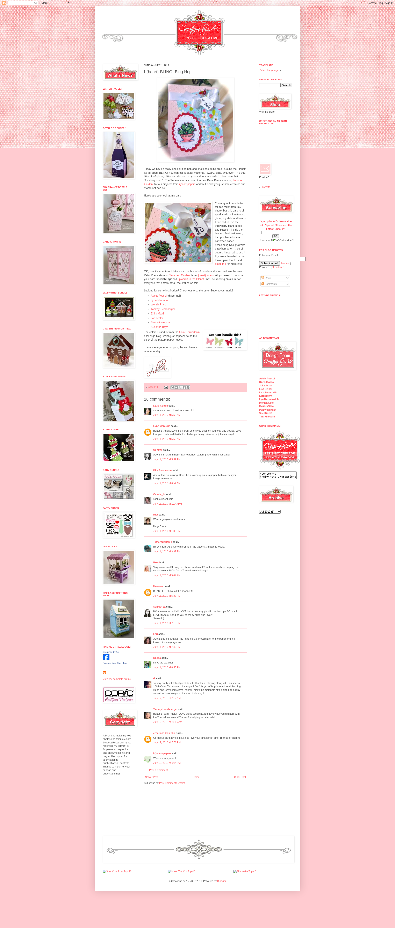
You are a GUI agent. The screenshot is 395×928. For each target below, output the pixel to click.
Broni (156, 562)
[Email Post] (165, 387)
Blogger (221, 881)
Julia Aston (265, 385)
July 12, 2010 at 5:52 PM (167, 742)
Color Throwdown (189, 332)
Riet (155, 514)
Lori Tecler (157, 318)
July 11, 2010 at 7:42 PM (166, 647)
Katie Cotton (160, 405)
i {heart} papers (162, 753)
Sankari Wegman (161, 322)
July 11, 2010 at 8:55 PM (166, 667)
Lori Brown (265, 395)
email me (220, 263)
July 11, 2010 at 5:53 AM (166, 415)
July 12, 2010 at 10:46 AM (167, 722)
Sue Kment (265, 413)
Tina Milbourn (267, 416)
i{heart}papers (187, 184)
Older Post (240, 777)
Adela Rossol (159, 295)
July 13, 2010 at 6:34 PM (167, 763)
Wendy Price (158, 304)
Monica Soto (266, 402)
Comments (270, 284)
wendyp (157, 449)
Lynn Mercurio (159, 300)
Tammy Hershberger (163, 309)
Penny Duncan (267, 409)
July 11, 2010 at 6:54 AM (166, 483)
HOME (266, 187)
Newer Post (151, 777)
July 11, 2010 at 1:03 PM (166, 531)
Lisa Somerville (268, 392)
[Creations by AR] (106, 659)
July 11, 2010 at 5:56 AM (166, 439)
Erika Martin (158, 313)
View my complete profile (117, 679)
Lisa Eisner (265, 389)
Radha (157, 657)
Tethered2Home (162, 542)
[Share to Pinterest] (188, 387)
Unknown (158, 586)
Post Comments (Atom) (172, 783)
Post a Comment (158, 770)
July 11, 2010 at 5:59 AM (166, 459)
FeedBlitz (278, 267)
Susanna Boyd (159, 326)
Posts (267, 277)
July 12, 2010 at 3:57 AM (167, 698)
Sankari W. (159, 606)
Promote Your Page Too (115, 663)
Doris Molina (266, 382)
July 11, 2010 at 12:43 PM (167, 503)
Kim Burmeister (162, 470)
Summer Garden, (180, 275)
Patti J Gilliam (267, 406)
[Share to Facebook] (184, 387)
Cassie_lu (159, 494)
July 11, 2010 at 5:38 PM (166, 595)
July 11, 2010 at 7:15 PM (166, 623)
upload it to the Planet (191, 279)
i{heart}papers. (206, 275)
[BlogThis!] (176, 387)
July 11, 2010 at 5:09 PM (166, 575)
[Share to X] (180, 387)
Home (196, 777)
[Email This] (172, 387)
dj (154, 678)
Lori (155, 634)
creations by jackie (164, 733)
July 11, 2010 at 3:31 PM (166, 551)
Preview (284, 263)
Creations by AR (111, 652)
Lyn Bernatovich (269, 399)
